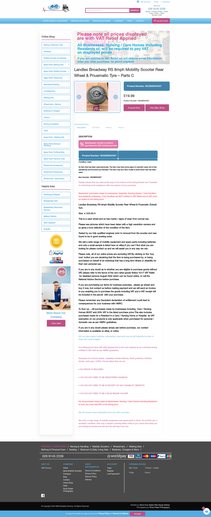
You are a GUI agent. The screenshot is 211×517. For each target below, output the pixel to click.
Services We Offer (80, 21)
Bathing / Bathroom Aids (53, 45)
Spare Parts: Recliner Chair (54, 159)
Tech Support (49, 222)
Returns (121, 127)
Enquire (47, 229)
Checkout (166, 2)
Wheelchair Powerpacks (53, 172)
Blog (65, 477)
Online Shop (162, 21)
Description (81, 127)
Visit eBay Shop (157, 107)
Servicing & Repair (101, 21)
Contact (140, 21)
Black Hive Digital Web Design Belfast (155, 505)
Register (110, 471)
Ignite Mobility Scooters (55, 21)
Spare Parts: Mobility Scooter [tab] (55, 71)
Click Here (56, 323)
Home (65, 468)
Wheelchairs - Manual (52, 104)
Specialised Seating (51, 84)
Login (109, 468)
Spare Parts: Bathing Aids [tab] (54, 65)
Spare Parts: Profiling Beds (54, 152)
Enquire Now (134, 107)
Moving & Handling (51, 124)
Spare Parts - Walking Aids (54, 137)
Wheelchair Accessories (53, 165)
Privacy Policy (90, 473)
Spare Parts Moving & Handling (52, 145)
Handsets (47, 51)
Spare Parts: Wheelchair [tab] (53, 78)
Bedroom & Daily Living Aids (94, 449)
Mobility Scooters (100, 446)
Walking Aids (49, 98)
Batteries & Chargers (52, 111)
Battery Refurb (50, 216)
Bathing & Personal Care (53, 449)
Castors (47, 117)
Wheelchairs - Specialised (54, 178)
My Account (146, 2)
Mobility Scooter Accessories (55, 58)
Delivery (109, 127)
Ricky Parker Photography (159, 507)
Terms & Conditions (92, 471)
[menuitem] (55, 21)
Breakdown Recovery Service (53, 208)
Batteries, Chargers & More (125, 449)
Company (119, 21)
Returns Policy (91, 476)
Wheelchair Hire (51, 201)
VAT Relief (96, 127)
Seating (73, 449)
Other (46, 130)
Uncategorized (49, 91)
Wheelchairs (119, 446)
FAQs (129, 21)
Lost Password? (113, 474)
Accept (137, 514)
